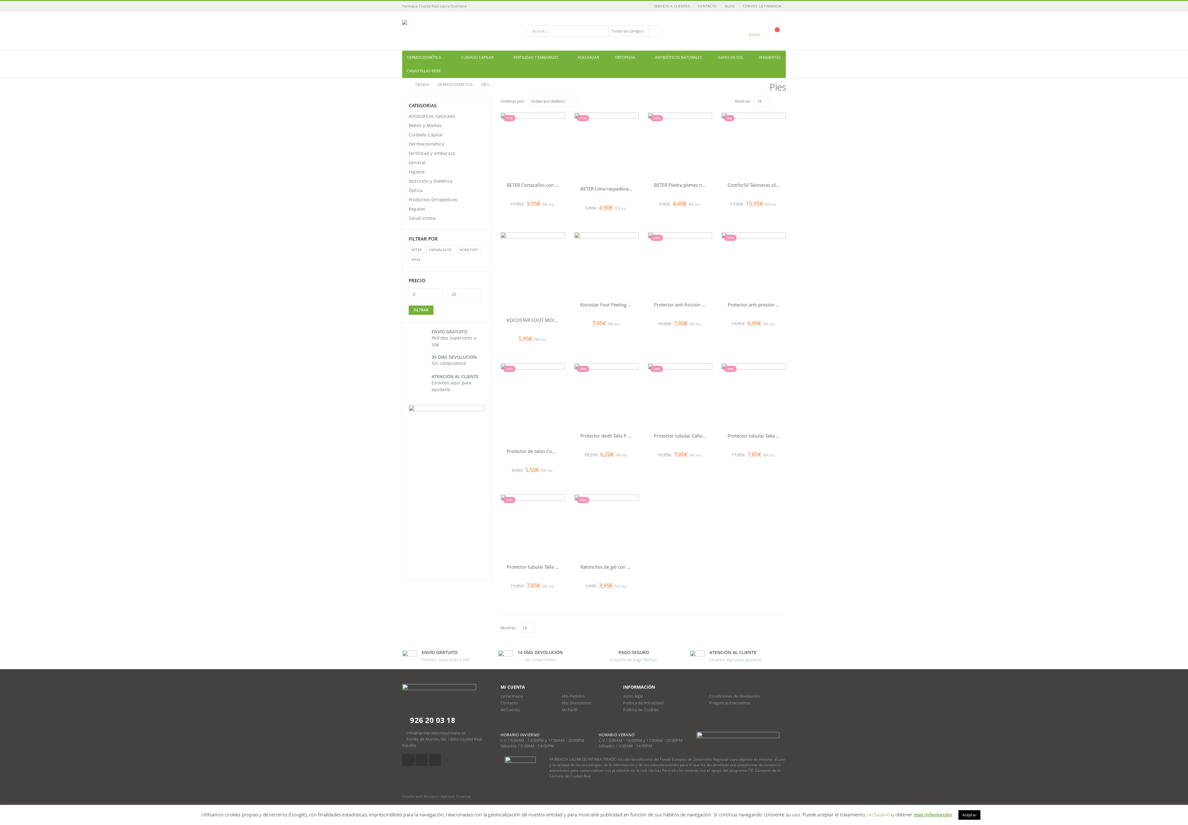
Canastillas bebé (424, 71)
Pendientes (770, 57)
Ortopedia (625, 57)
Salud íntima (422, 218)
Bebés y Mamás (425, 125)
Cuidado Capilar (477, 57)
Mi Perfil (569, 709)
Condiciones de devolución (734, 696)
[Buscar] (655, 31)
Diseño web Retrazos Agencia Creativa (436, 796)
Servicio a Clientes (672, 6)
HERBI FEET (468, 249)
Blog (729, 6)
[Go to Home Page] (404, 84)
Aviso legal (633, 696)
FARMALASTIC (440, 249)
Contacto (707, 6)
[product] (533, 272)
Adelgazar (588, 57)
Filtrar (421, 310)
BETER (416, 249)
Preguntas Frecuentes (730, 703)
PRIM (415, 259)
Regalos (417, 209)
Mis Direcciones (576, 703)
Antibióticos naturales (678, 57)
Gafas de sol (730, 57)
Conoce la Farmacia (762, 6)
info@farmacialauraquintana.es (436, 733)
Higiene (417, 172)
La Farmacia (512, 696)
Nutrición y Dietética (430, 181)
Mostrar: (743, 101)
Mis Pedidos (573, 696)
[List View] (783, 101)
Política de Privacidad (643, 703)
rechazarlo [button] (878, 814)
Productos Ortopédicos (433, 200)
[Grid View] (776, 101)
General (417, 162)
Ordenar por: (513, 101)
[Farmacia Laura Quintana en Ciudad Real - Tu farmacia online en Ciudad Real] (441, 31)
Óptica (416, 190)
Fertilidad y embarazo (536, 57)
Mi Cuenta (510, 709)
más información (933, 814)
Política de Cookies (641, 709)
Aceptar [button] (969, 815)
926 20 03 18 (431, 720)
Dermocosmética (424, 57)
